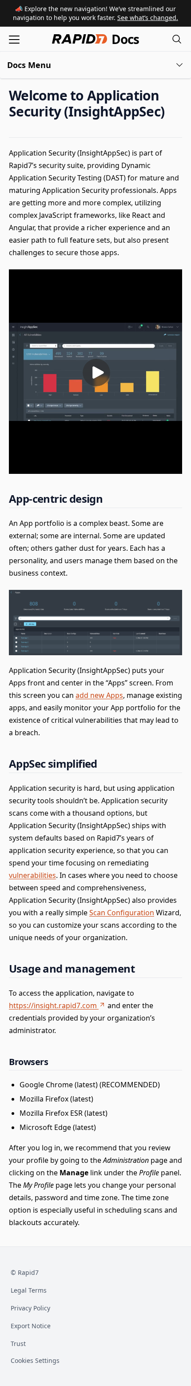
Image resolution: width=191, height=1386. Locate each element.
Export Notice (31, 1326)
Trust (18, 1343)
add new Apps (99, 695)
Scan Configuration (121, 912)
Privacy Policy (30, 1308)
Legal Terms (29, 1290)
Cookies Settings (35, 1361)
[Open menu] (14, 39)
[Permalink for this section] (172, 111)
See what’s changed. (147, 17)
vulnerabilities (32, 875)
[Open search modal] (177, 39)
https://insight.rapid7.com (53, 1005)
